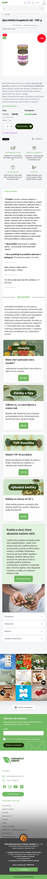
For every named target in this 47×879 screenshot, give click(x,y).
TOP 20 (23, 472)
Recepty (11, 270)
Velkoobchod (6, 816)
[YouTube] (15, 786)
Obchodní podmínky (9, 837)
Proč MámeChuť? (23, 579)
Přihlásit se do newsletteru (14, 745)
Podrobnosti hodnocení (30, 25)
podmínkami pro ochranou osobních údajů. (27, 739)
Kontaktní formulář (13, 794)
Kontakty (5, 812)
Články (20, 270)
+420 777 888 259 (13, 780)
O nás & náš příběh (8, 826)
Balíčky (24, 516)
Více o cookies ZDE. (19, 865)
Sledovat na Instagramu (25, 707)
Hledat (42, 9)
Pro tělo (35, 257)
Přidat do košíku (22, 126)
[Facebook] (4, 786)
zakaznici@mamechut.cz (15, 776)
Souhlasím (24, 869)
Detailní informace (9, 106)
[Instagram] (9, 786)
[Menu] (44, 2)
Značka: (8, 29)
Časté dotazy (6, 806)
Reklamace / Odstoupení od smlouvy (14, 830)
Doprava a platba (8, 809)
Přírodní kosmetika (22, 257)
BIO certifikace (7, 833)
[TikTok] (21, 786)
